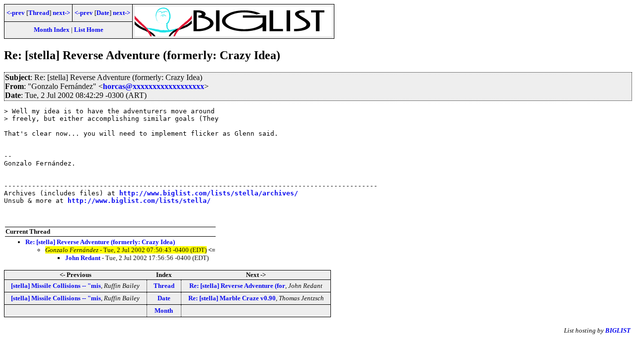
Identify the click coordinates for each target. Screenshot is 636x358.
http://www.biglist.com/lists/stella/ (139, 200)
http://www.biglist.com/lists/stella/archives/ (208, 193)
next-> (61, 12)
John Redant (82, 258)
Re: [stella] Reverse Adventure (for (237, 285)
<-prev (15, 12)
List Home (88, 29)
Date (102, 12)
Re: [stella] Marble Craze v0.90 (232, 298)
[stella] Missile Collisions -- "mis (56, 285)
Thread (38, 12)
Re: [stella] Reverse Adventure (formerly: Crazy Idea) (100, 242)
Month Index (52, 29)
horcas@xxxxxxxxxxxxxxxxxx (153, 86)
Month (164, 310)
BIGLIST (618, 330)
